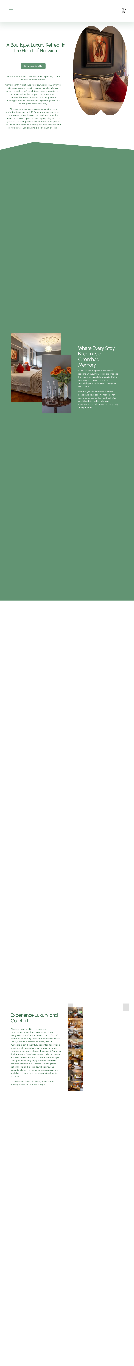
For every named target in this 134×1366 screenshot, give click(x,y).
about (36, 1084)
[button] (70, 1007)
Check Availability (33, 66)
